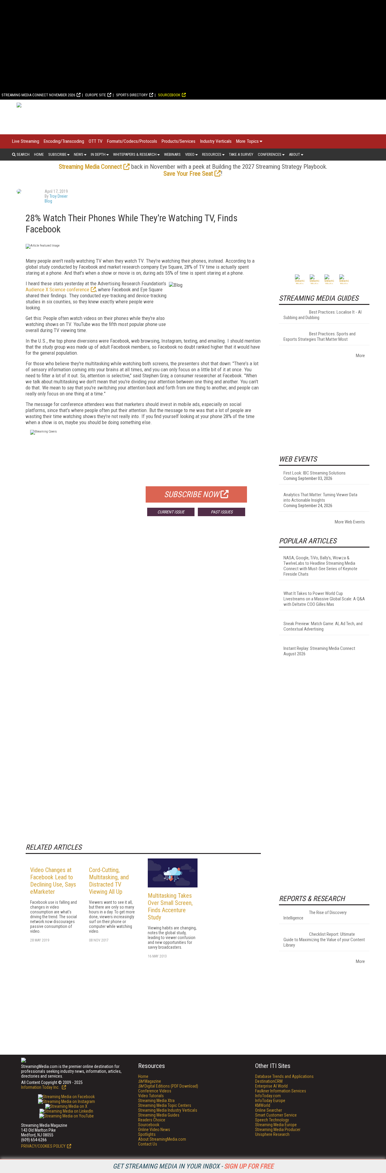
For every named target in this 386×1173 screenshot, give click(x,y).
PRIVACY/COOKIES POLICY (43, 1146)
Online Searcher (268, 1110)
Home (39, 154)
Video (190, 154)
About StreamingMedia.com (162, 1139)
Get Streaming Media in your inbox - (193, 1166)
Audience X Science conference (57, 289)
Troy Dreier (58, 196)
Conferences (269, 154)
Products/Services (178, 141)
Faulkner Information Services (280, 1090)
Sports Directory (132, 95)
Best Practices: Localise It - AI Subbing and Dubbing (322, 314)
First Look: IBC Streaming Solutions (314, 473)
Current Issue (170, 512)
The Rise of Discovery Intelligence (314, 915)
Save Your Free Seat (188, 173)
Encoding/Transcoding (64, 141)
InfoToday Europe (270, 1100)
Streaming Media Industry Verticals (167, 1110)
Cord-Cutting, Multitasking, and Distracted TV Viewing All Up (109, 880)
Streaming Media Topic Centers (164, 1105)
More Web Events (350, 522)
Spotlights (147, 1134)
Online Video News (154, 1129)
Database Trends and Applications (284, 1076)
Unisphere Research (272, 1134)
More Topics (247, 141)
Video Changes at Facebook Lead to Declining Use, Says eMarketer (53, 880)
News (78, 154)
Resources (211, 154)
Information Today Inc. (40, 1087)
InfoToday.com (268, 1095)
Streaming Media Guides (158, 1115)
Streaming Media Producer (277, 1129)
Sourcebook (169, 95)
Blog (48, 201)
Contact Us (147, 1144)
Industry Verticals (216, 141)
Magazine (149, 1081)
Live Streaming (25, 141)
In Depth (98, 154)
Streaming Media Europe (276, 1124)
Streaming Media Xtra (156, 1100)
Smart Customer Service (276, 1115)
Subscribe (57, 154)
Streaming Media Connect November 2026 (38, 95)
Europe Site (95, 95)
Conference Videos (154, 1090)
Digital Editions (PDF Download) (168, 1086)
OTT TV (96, 141)
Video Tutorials (151, 1095)
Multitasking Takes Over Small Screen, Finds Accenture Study (170, 906)
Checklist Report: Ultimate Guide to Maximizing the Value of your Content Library (324, 940)
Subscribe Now (191, 494)
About (294, 154)
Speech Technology (272, 1119)
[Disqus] (143, 610)
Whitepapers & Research (135, 154)
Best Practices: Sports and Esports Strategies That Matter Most (319, 336)
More (360, 355)
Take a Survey (241, 154)
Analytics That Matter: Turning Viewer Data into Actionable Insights (320, 497)
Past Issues (222, 512)
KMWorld (262, 1105)
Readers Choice (151, 1119)
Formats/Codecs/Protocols (132, 141)
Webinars (172, 154)
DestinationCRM (269, 1081)
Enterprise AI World (271, 1086)
